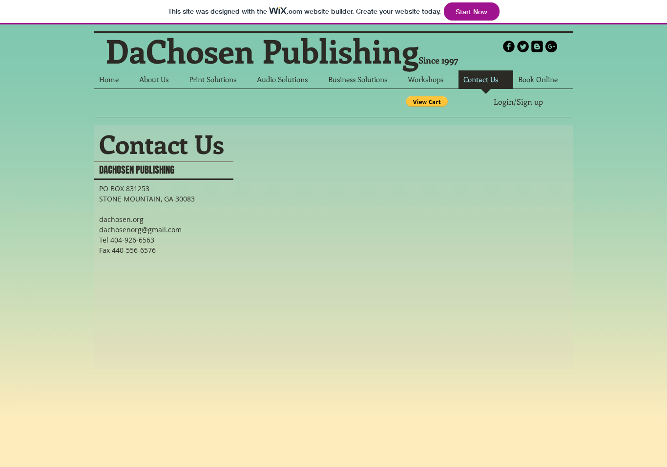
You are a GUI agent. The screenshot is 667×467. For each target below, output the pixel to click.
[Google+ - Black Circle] (551, 46)
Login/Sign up (518, 102)
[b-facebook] (509, 46)
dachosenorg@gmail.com (140, 229)
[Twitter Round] (523, 46)
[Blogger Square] (537, 46)
